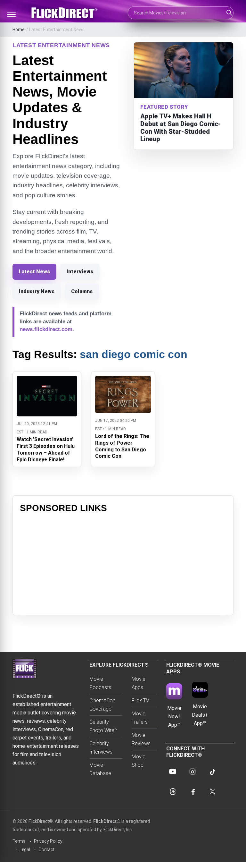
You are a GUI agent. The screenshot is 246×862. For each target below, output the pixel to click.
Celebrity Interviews (100, 747)
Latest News (34, 272)
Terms (19, 841)
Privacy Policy (48, 841)
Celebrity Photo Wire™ (103, 726)
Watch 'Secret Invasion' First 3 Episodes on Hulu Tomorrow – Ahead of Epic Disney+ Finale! (46, 449)
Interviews (80, 272)
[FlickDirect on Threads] (172, 791)
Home (18, 29)
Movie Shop (138, 761)
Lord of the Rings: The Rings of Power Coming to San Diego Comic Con (122, 446)
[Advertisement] (123, 563)
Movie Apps (138, 683)
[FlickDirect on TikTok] (212, 771)
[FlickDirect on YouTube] (172, 771)
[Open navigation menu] (11, 14)
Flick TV (140, 700)
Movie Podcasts (100, 683)
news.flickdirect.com (46, 329)
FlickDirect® (106, 821)
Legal (25, 849)
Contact (46, 849)
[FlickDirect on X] (212, 791)
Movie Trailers (140, 718)
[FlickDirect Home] (65, 12)
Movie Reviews (141, 739)
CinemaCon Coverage (102, 704)
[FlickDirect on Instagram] (192, 771)
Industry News (36, 291)
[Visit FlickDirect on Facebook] (192, 791)
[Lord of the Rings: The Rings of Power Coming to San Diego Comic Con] (123, 380)
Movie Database (100, 769)
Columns (82, 291)
